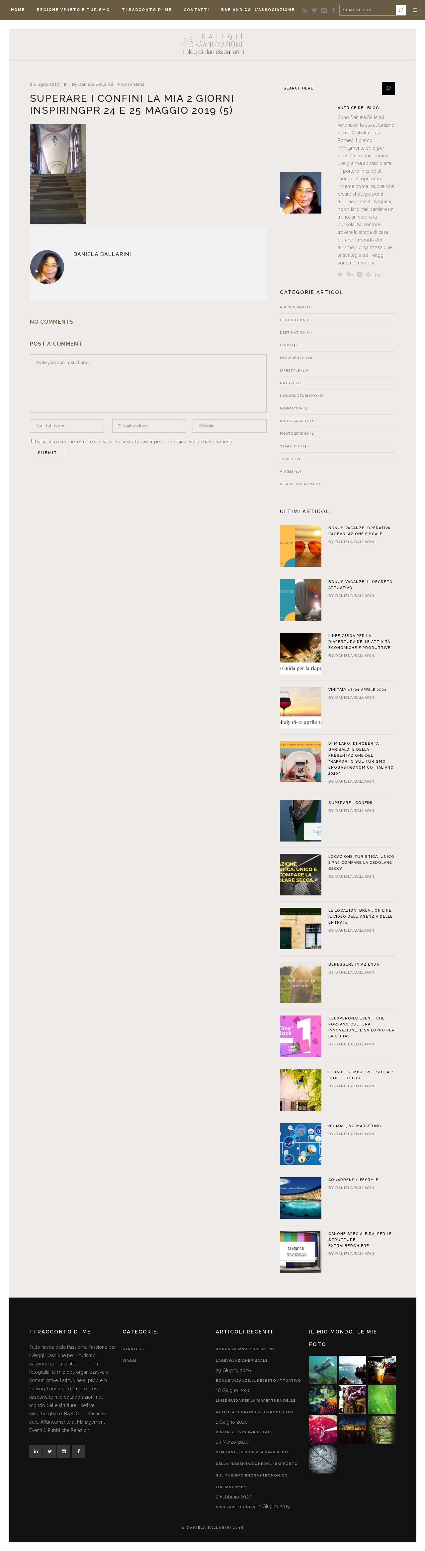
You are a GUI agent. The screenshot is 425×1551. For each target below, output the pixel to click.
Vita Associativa (297, 484)
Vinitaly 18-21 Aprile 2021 (357, 690)
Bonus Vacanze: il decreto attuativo (258, 1380)
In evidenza (292, 358)
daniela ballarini (95, 84)
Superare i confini (350, 803)
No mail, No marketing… (356, 1126)
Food (285, 345)
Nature (287, 383)
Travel (287, 459)
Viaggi (286, 471)
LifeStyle (290, 370)
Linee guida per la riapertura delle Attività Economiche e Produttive (359, 642)
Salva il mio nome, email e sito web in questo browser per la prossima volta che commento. (136, 441)
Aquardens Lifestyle (353, 1180)
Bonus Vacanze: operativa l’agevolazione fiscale (245, 1354)
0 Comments (130, 84)
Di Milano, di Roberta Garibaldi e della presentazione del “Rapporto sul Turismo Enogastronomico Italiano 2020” (257, 1469)
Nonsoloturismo (298, 395)
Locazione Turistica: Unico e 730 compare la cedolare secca (361, 862)
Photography (294, 421)
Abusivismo (292, 307)
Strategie (290, 446)
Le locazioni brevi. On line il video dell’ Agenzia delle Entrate (360, 916)
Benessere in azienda (353, 964)
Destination (293, 320)
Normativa (291, 408)
